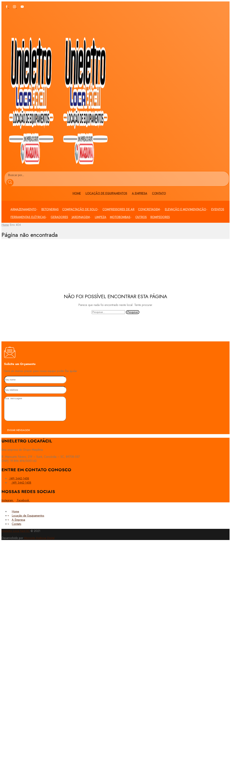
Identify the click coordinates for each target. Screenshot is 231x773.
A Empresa (139, 193)
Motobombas (120, 217)
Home (77, 193)
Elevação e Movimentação (185, 209)
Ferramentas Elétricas (28, 217)
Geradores (59, 217)
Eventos (217, 209)
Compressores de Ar (118, 209)
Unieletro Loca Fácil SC (15, 531)
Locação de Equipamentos (106, 193)
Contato (159, 193)
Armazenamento (23, 209)
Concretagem (149, 209)
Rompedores (160, 217)
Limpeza (100, 217)
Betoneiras (50, 209)
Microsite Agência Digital (39, 538)
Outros (141, 217)
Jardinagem (81, 217)
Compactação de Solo (79, 209)
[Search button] (10, 182)
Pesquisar (132, 312)
